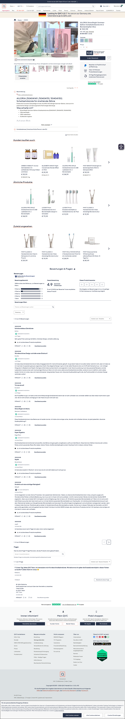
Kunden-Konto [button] (54, 624)
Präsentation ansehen (23, 77)
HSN (15, 697)
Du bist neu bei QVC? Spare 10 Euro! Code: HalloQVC (62, 1)
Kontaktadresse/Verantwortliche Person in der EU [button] (32, 129)
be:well (39, 10)
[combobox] (64, 6)
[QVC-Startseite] (15, 20)
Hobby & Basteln (89, 10)
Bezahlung (37, 648)
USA (54, 681)
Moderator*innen (78, 656)
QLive (15, 645)
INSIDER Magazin (58, 637)
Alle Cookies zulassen (72, 715)
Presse (16, 648)
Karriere (75, 653)
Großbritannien (60, 681)
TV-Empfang (76, 659)
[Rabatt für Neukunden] (95, 52)
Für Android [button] (103, 624)
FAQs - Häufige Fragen (40, 657)
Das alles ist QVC (78, 640)
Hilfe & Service (38, 660)
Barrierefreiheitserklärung (80, 645)
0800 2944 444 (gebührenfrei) (22, 643)
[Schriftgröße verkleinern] (77, 87)
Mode (60, 10)
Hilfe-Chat (17, 637)
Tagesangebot (6, 10)
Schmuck (72, 10)
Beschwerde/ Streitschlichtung (42, 663)
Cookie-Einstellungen (114, 715)
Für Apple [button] (88, 624)
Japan (70, 681)
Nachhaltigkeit (77, 643)
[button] (103, 6)
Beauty (66, 10)
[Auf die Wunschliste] (109, 58)
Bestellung (37, 637)
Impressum (84, 690)
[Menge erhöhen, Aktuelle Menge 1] (87, 47)
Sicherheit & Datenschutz (40, 654)
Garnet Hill (34, 697)
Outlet (75, 665)
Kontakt (16, 640)
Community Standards (69, 690)
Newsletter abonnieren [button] (29, 624)
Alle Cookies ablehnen (93, 715)
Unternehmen (77, 637)
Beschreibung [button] (21, 91)
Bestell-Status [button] (70, 624)
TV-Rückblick (30, 6)
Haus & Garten (100, 10)
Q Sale (54, 10)
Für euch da (57, 651)
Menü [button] (11, 6)
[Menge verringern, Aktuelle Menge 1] (81, 47)
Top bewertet (46, 10)
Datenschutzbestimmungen (50, 690)
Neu (13, 10)
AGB (38, 690)
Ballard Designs (21, 697)
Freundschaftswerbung (60, 645)
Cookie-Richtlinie (59, 710)
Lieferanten (17, 651)
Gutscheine (57, 643)
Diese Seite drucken (72, 134)
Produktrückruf (18, 654)
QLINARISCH (110, 10)
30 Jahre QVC (20, 10)
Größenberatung (38, 643)
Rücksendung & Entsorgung (41, 651)
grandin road (41, 697)
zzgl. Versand (90, 31)
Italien (66, 681)
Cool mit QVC (30, 10)
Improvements (48, 697)
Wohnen (80, 10)
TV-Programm (57, 640)
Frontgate (28, 697)
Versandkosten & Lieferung (41, 645)
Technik (118, 10)
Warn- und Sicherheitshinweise (25, 94)
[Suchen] (93, 6)
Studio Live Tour (77, 662)
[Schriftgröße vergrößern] (75, 87)
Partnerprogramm (58, 648)
